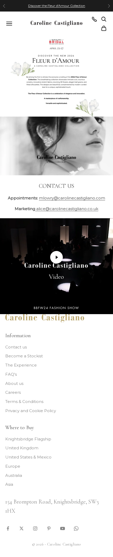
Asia (9, 484)
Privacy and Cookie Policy (30, 410)
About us (14, 383)
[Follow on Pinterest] (49, 528)
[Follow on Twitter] (21, 528)
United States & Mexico (28, 457)
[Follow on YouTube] (62, 528)
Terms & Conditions (24, 401)
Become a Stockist (24, 355)
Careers (13, 392)
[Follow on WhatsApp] (76, 528)
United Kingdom (21, 447)
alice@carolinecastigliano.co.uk (66, 208)
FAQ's (11, 374)
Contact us (16, 347)
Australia (13, 475)
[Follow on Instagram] (35, 528)
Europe (12, 466)
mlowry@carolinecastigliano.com (72, 197)
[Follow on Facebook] (8, 528)
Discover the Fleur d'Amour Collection (56, 6)
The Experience (21, 365)
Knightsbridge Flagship (28, 438)
